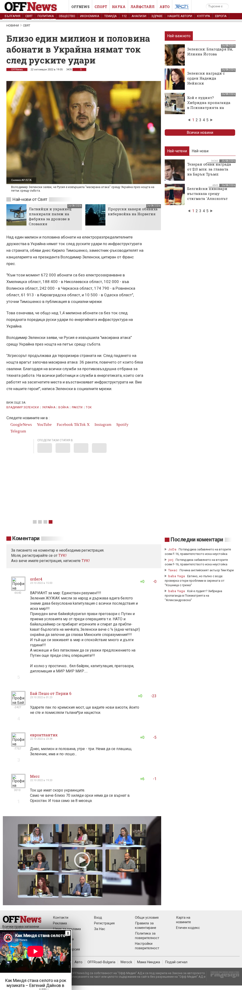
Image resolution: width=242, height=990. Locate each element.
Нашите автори (180, 16)
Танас (172, 570)
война (63, 407)
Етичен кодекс (188, 928)
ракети (77, 407)
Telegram (17, 431)
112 (124, 16)
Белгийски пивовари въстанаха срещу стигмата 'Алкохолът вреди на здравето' (207, 196)
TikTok (80, 425)
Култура (203, 16)
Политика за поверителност (147, 935)
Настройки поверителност (147, 945)
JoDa (172, 549)
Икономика (89, 16)
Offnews (80, 6)
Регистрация (104, 923)
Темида (110, 16)
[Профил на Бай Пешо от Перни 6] (18, 703)
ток (89, 407)
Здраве (157, 16)
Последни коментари (197, 539)
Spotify (122, 425)
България (12, 16)
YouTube (44, 425)
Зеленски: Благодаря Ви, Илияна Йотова (210, 51)
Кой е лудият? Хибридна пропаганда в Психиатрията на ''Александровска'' (208, 105)
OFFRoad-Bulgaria (101, 962)
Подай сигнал (176, 962)
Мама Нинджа (148, 962)
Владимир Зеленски (22, 407)
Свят (29, 16)
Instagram (102, 425)
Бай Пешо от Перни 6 (50, 693)
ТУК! (86, 560)
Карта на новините (183, 919)
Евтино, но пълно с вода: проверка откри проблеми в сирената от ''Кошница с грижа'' (195, 580)
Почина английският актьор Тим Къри (207, 570)
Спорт (101, 6)
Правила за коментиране (145, 925)
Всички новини (200, 132)
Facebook (64, 425)
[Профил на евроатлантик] (18, 744)
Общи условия (147, 917)
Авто (165, 6)
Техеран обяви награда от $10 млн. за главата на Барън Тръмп (209, 169)
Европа (221, 16)
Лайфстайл (142, 6)
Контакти (60, 917)
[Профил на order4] (18, 589)
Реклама (60, 923)
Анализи (139, 16)
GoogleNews (20, 425)
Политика (46, 16)
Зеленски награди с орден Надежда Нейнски (206, 78)
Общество (67, 16)
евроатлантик (44, 734)
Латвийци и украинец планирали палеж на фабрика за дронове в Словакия (50, 216)
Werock (126, 962)
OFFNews (17, 69)
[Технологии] (181, 7)
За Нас (99, 929)
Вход (98, 917)
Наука (118, 6)
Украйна (49, 407)
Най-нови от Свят (29, 199)
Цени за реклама (67, 929)
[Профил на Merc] (18, 786)
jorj (171, 560)
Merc (35, 776)
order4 (36, 578)
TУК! (62, 555)
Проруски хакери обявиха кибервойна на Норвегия (133, 211)
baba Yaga (176, 576)
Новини (12, 25)
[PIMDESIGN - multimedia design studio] (223, 976)
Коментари (25, 538)
